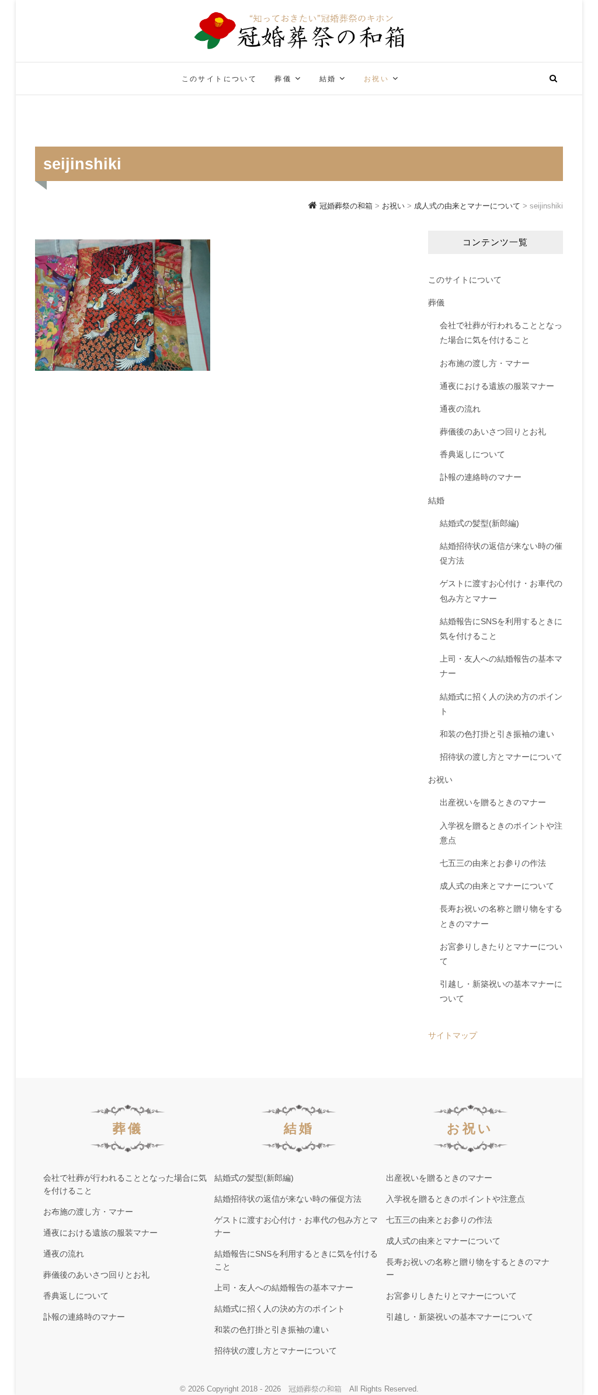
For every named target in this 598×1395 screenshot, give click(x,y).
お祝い (376, 79)
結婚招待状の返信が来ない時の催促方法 (501, 553)
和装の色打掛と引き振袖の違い (497, 734)
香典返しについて (472, 454)
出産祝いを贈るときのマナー (493, 802)
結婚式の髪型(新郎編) (479, 523)
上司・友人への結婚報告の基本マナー (501, 666)
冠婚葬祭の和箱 (315, 1388)
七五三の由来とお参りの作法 (493, 863)
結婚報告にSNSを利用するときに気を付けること (501, 629)
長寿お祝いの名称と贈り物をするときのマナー (501, 916)
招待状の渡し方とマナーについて (501, 756)
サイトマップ (452, 1035)
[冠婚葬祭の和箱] (122, 71)
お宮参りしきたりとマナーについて (501, 954)
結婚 (327, 79)
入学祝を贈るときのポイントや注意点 (501, 833)
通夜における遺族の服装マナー (497, 386)
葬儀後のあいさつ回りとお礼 (493, 431)
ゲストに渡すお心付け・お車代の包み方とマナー (501, 591)
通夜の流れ (460, 408)
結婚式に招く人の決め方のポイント (501, 704)
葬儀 (282, 79)
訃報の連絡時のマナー (480, 477)
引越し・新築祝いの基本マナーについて (501, 991)
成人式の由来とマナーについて (497, 885)
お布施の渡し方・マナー (485, 363)
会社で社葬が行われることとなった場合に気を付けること (501, 333)
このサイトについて (220, 79)
